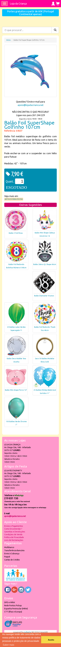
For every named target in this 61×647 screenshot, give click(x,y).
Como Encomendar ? (13, 529)
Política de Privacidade (14, 537)
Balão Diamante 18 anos (44, 296)
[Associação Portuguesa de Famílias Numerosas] (15, 581)
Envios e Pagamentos (13, 526)
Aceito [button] (51, 640)
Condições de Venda (13, 534)
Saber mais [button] (8, 645)
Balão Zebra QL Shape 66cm (44, 264)
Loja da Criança (18, 3)
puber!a (27, 632)
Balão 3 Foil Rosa (16, 233)
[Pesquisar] (55, 30)
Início (8, 40)
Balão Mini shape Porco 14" (16, 390)
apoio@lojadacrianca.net (30, 105)
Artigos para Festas (14, 199)
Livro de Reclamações (13, 540)
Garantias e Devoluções (14, 532)
